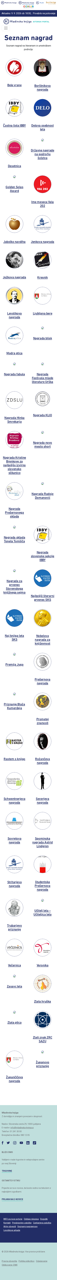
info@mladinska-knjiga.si (22, 1127)
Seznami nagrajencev (27, 1226)
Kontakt (7, 1223)
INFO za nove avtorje (13, 1219)
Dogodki (44, 1219)
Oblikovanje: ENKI (9, 1265)
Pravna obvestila (9, 1261)
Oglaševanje (41, 1261)
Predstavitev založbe (22, 1223)
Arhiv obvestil (10, 1226)
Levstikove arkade (12, 1230)
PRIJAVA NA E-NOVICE (12, 1199)
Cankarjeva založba (42, 1223)
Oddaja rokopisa (31, 1219)
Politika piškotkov (26, 1261)
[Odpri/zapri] (6, 28)
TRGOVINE (7, 1171)
